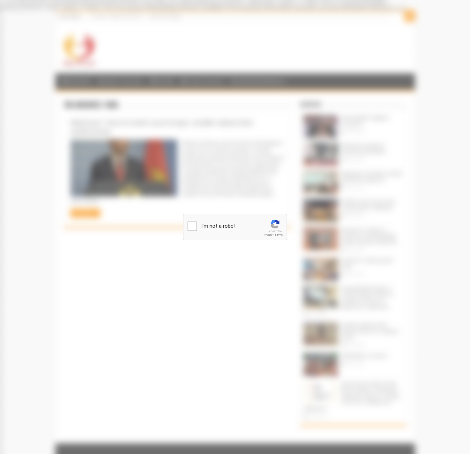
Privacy (268, 234)
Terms (279, 234)
